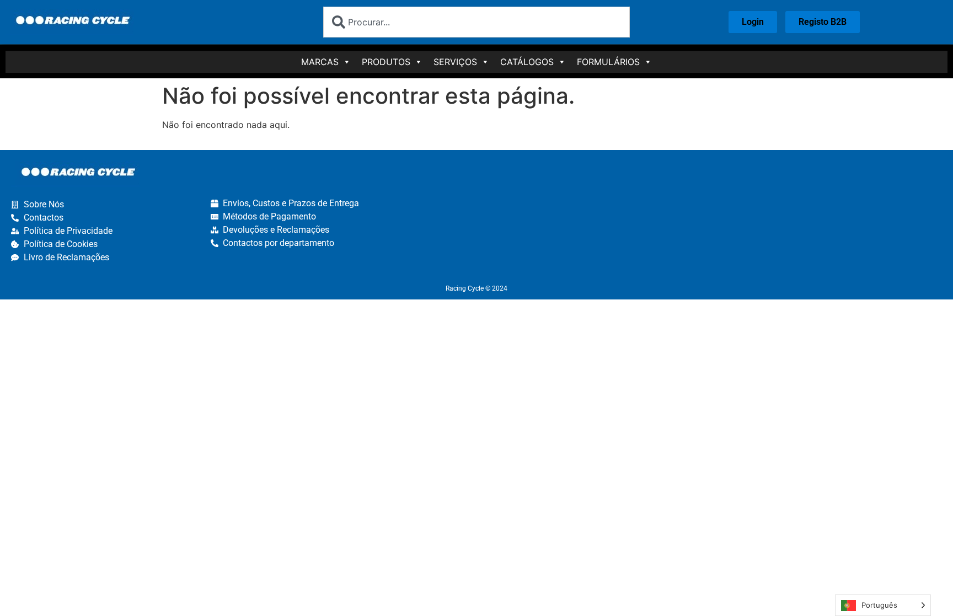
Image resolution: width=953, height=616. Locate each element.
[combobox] (476, 22)
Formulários (608, 61)
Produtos (386, 61)
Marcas (320, 61)
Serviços (455, 61)
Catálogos (527, 61)
